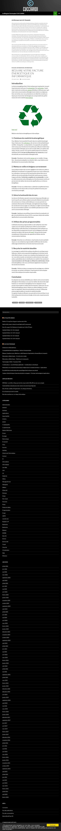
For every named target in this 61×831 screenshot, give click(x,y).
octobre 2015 (5, 766)
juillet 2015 (5, 774)
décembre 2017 (6, 717)
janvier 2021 (5, 686)
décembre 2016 (6, 737)
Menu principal (59, 13)
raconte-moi (5, 518)
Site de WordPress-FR (7, 816)
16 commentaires (25, 79)
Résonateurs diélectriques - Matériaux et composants (15, 359)
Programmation (6, 510)
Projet (3, 513)
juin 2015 (4, 777)
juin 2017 (4, 723)
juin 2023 (4, 649)
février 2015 (5, 788)
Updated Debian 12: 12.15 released (11, 333)
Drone (4, 433)
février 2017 (5, 731)
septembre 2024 (6, 606)
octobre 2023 (5, 637)
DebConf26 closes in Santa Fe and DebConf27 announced (16, 324)
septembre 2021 (6, 674)
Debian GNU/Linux (7, 430)
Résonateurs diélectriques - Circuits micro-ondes (14, 356)
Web (3, 553)
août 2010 (4, 794)
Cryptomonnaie (6, 427)
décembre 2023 (6, 631)
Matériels (4, 476)
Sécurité (4, 536)
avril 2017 (4, 726)
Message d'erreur (6, 481)
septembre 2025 (6, 577)
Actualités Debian (9, 318)
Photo (3, 504)
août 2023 (4, 643)
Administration (6, 404)
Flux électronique (9, 344)
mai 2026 (4, 572)
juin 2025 (4, 586)
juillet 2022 (5, 669)
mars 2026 (5, 574)
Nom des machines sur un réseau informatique (13, 394)
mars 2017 (5, 728)
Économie (22, 302)
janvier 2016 (5, 760)
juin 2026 (4, 569)
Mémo (4, 479)
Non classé (5, 498)
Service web (5, 541)
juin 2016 (4, 746)
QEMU (4, 516)
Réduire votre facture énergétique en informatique (28, 73)
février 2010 (5, 797)
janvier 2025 (5, 597)
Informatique (28, 67)
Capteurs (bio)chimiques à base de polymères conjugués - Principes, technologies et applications (26, 373)
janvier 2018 (5, 714)
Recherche (5, 524)
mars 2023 (5, 657)
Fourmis (4, 447)
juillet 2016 (5, 743)
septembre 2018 (6, 700)
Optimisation (38, 302)
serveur (32, 158)
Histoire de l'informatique (8, 453)
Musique (4, 493)
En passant (5, 441)
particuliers (41, 88)
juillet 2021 (5, 677)
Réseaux (4, 530)
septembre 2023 (6, 640)
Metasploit (5, 484)
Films (3, 444)
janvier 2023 (5, 663)
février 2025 (5, 594)
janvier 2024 (5, 629)
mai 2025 (4, 589)
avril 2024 (4, 620)
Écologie (14, 67)
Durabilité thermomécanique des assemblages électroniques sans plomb (20, 370)
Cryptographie (6, 424)
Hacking (4, 450)
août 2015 (4, 771)
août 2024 (4, 609)
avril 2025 (4, 592)
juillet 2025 (5, 583)
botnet (4, 421)
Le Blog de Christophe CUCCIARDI (13, 13)
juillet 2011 (5, 791)
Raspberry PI (5, 521)
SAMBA (4, 533)
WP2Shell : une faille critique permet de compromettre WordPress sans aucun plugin (23, 383)
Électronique (5, 439)
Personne (4, 501)
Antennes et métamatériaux (9, 347)
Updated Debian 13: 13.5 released (10, 335)
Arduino (4, 419)
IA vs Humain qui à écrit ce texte (10, 391)
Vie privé (4, 547)
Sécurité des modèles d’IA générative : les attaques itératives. (17, 388)
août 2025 (4, 580)
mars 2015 (5, 785)
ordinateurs (27, 143)
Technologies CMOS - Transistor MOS (11, 362)
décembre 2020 (6, 689)
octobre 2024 (5, 603)
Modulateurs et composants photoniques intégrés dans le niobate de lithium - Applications (24, 367)
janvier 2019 (5, 697)
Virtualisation (5, 550)
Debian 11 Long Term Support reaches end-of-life (14, 321)
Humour (4, 456)
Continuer (53, 825)
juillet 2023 (5, 646)
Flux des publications (7, 810)
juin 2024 (4, 614)
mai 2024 (4, 617)
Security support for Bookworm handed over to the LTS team (17, 327)
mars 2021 (5, 680)
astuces (30, 90)
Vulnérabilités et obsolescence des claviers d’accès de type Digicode (19, 385)
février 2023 (5, 660)
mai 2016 (4, 748)
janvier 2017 (5, 734)
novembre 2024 (6, 600)
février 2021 (5, 683)
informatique (29, 97)
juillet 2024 (5, 612)
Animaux (4, 410)
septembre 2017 (6, 720)
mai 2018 (4, 706)
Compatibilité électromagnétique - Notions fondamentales (16, 350)
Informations (20, 67)
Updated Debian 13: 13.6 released (10, 330)
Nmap (3, 496)
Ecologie (15, 302)
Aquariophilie (5, 416)
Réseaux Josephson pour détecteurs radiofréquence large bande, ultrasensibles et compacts (24, 353)
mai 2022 (4, 671)
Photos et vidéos (6, 507)
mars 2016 (5, 754)
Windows (4, 556)
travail (32, 232)
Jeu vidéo (4, 467)
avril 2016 (4, 751)
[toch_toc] (14, 129)
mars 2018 (5, 708)
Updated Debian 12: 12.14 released (11, 338)
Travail (4, 544)
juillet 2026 (5, 566)
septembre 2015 (6, 768)
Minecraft (4, 490)
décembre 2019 (6, 691)
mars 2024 (5, 623)
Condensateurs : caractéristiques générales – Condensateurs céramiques (20, 364)
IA (2, 459)
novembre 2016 (6, 740)
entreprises (31, 88)
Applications (5, 413)
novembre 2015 (6, 763)
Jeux (3, 470)
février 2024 (5, 626)
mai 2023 (4, 651)
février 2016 (5, 757)
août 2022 (4, 666)
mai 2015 (4, 780)
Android (4, 407)
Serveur (4, 538)
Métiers (4, 487)
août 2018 (4, 703)
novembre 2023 (6, 634)
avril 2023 (4, 654)
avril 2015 (4, 783)
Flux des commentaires (8, 813)
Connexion (5, 807)
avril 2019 (4, 694)
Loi (3, 473)
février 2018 (5, 711)
